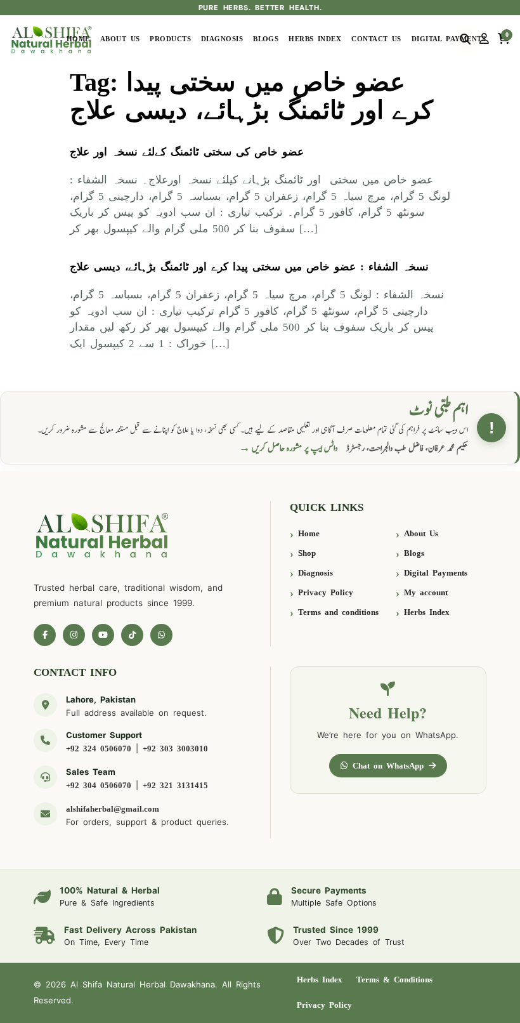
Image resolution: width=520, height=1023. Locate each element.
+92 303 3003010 (175, 748)
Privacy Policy (325, 592)
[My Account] (484, 39)
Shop (307, 553)
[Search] (465, 39)
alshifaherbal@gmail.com (112, 809)
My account (426, 592)
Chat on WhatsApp (388, 765)
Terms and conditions (338, 612)
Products (170, 39)
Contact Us (376, 39)
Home (78, 39)
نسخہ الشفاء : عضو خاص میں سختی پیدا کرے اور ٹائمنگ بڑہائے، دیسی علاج (249, 267)
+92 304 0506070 (98, 785)
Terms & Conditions (394, 979)
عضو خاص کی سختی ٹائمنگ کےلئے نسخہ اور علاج (187, 152)
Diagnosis (222, 39)
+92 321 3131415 (175, 785)
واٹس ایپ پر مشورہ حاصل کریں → (288, 448)
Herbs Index (315, 39)
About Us (120, 39)
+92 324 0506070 (98, 748)
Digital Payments (449, 39)
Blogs (265, 39)
